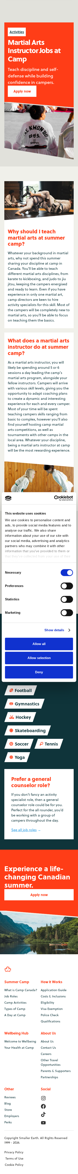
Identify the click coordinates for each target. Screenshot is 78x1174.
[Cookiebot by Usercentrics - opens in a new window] (55, 498)
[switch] (67, 585)
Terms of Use (14, 1158)
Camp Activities (15, 1002)
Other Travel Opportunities (50, 1062)
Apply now (22, 91)
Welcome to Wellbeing (20, 1041)
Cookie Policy (14, 1165)
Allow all (39, 644)
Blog (7, 1103)
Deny (39, 672)
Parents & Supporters (56, 1071)
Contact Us (48, 1047)
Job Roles (11, 996)
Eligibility (47, 1002)
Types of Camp (14, 1009)
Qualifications (50, 1021)
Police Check (49, 1015)
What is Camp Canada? (20, 990)
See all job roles (24, 829)
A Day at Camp (15, 1015)
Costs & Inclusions (53, 996)
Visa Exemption (52, 1009)
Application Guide (54, 990)
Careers (46, 1054)
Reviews (10, 1097)
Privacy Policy (13, 1152)
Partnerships (49, 1077)
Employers (11, 1116)
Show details (54, 630)
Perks (8, 1122)
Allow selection (39, 658)
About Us (47, 1041)
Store (8, 1110)
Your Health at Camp (19, 1047)
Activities (17, 31)
